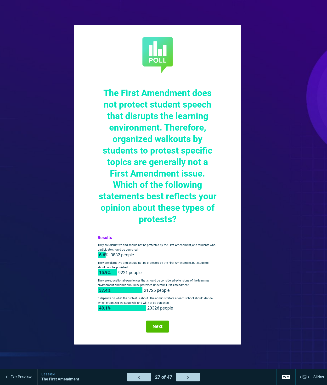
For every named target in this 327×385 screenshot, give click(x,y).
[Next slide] (188, 377)
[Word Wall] (286, 377)
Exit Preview (21, 377)
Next (157, 326)
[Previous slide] (139, 377)
